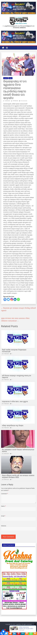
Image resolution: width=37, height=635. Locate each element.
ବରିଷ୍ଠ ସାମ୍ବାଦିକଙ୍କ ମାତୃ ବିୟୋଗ (12, 425)
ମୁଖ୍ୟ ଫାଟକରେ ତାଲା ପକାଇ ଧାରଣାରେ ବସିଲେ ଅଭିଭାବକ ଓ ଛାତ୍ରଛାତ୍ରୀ (15, 319)
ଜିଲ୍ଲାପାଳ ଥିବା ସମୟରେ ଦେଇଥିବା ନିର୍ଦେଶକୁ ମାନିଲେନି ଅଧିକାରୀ (18, 309)
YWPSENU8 (15, 101)
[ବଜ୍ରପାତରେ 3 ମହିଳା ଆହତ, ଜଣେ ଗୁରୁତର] (18, 383)
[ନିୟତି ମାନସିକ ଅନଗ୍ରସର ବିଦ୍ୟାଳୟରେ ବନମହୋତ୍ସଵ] (18, 331)
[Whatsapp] (18, 299)
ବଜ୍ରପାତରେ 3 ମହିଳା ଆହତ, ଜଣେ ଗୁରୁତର (15, 401)
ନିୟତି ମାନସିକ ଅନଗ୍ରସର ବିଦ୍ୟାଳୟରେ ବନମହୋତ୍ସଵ (14, 351)
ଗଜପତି (5, 78)
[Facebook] (4, 299)
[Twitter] (8, 299)
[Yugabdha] (3, 48)
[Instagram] (11, 299)
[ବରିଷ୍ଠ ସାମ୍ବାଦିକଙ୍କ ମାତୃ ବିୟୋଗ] (18, 407)
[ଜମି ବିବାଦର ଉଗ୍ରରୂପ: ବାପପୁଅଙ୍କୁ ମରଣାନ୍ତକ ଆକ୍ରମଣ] (18, 357)
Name (3, 506)
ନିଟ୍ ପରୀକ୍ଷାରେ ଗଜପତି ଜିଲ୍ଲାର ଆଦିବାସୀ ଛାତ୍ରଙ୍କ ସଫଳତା (18, 450)
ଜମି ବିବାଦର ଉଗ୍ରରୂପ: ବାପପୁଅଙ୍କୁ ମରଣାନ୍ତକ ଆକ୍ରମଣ (16, 376)
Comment (4, 493)
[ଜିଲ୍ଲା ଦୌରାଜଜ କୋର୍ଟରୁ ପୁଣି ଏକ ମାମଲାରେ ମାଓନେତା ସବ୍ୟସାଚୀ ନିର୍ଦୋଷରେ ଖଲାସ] (16, 457)
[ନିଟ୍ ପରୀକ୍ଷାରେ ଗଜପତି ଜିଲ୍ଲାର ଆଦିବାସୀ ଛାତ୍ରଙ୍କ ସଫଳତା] (18, 431)
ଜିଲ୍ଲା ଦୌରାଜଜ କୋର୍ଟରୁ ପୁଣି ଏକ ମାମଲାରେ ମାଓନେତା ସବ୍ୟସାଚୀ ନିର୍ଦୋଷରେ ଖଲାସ (18, 476)
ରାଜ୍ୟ (10, 78)
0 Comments (24, 101)
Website (3, 526)
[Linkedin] (15, 299)
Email (3, 516)
